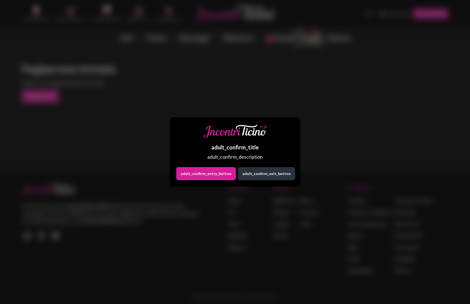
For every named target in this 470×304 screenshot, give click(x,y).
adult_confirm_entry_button (206, 173)
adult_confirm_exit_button (266, 173)
